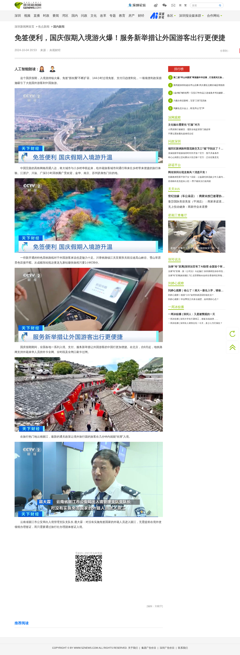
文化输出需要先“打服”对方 (184, 124)
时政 (46, 15)
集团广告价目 (148, 647)
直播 (37, 15)
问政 (84, 15)
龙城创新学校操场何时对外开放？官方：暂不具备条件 (193, 153)
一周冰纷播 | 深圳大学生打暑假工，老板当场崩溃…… (193, 319)
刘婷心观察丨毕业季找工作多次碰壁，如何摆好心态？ (193, 299)
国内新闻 (58, 26)
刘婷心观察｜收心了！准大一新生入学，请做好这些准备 (196, 290)
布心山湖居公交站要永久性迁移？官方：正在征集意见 (193, 157)
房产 (131, 15)
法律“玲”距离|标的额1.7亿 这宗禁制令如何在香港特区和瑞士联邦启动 (196, 275)
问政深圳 (174, 141)
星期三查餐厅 (177, 215)
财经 (141, 15)
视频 (27, 15)
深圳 (18, 15)
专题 (112, 15)
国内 (75, 15)
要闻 (56, 15)
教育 (122, 15)
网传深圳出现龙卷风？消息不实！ (188, 172)
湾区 (65, 15)
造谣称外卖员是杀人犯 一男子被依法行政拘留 (189, 181)
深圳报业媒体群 (190, 15)
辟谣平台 (174, 165)
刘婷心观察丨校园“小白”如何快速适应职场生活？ (191, 295)
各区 (170, 15)
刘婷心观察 (176, 283)
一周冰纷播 (176, 307)
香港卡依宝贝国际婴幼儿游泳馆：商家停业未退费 (196, 201)
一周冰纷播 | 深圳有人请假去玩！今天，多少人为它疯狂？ (195, 323)
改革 (103, 15)
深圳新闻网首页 (24, 26)
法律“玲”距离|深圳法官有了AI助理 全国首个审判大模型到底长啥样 (196, 266)
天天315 (174, 189)
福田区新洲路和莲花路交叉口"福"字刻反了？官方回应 (196, 148)
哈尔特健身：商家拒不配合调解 (187, 196)
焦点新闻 (43, 26)
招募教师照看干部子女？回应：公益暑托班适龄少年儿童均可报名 (196, 177)
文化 (93, 15)
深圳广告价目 (167, 647)
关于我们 (133, 647)
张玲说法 (174, 259)
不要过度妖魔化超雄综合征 (180, 133)
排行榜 (179, 69)
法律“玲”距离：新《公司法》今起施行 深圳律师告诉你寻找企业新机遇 (196, 271)
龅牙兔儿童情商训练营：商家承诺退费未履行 (196, 206)
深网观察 (174, 117)
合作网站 (213, 15)
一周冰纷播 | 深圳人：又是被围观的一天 (191, 314)
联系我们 (183, 647)
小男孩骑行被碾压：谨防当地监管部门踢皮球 (189, 129)
